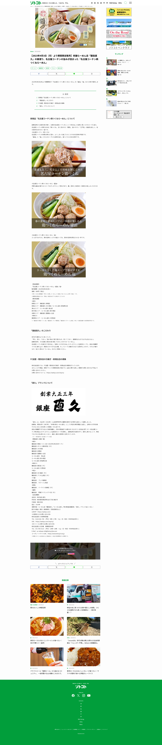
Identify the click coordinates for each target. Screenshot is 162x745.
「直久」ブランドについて (46, 106)
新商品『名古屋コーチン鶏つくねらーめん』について (54, 97)
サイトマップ (104, 729)
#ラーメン (33, 68)
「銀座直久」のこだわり (45, 100)
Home (31, 6)
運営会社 (99, 729)
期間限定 (41, 68)
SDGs (120, 3)
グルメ (53, 68)
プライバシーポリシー (91, 729)
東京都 (47, 68)
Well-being (113, 3)
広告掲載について (76, 729)
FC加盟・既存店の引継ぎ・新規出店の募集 (51, 103)
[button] (38, 73)
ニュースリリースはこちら (66, 729)
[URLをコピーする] (91, 73)
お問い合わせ (57, 729)
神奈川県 (60, 68)
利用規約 (83, 729)
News (81, 724)
